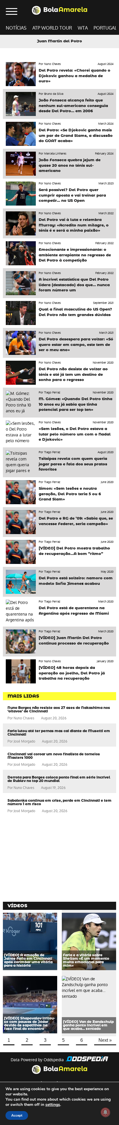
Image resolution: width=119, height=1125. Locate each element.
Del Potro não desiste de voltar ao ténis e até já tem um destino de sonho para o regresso (73, 374)
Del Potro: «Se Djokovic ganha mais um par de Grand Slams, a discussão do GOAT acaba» (76, 135)
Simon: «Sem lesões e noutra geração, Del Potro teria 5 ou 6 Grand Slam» (70, 494)
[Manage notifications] (105, 1112)
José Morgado (24, 741)
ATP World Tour (52, 28)
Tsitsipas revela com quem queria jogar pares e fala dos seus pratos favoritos (73, 464)
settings (52, 1104)
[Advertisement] (46, 858)
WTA (83, 28)
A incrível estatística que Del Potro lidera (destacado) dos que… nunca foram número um (74, 285)
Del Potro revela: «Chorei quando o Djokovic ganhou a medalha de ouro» (74, 76)
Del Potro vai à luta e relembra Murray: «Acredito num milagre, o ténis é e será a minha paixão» (74, 225)
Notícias (16, 28)
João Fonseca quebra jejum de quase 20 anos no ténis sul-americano (70, 165)
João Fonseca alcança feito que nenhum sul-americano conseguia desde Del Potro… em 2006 (73, 106)
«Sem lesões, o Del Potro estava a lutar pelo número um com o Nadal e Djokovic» (75, 434)
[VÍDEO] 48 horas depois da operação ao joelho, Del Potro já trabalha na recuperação (72, 673)
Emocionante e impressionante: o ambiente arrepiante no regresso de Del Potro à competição (75, 255)
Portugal (105, 28)
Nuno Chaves (24, 718)
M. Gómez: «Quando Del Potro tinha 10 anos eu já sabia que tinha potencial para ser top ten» (75, 404)
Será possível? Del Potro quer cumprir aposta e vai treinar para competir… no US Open (72, 195)
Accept (16, 1115)
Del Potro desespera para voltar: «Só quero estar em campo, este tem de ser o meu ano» (76, 345)
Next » (105, 1040)
